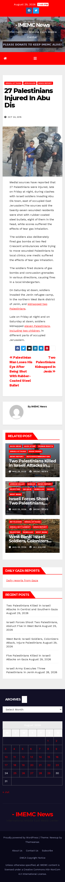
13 (31, 757)
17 (6, 765)
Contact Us (32, 850)
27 (31, 773)
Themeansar (32, 842)
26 (23, 773)
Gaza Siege (15, 446)
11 (14, 757)
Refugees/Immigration (38, 456)
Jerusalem (29, 83)
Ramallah (39, 489)
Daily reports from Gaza (22, 580)
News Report (45, 83)
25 (14, 773)
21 (40, 765)
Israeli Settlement (20, 527)
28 (40, 773)
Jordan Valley (17, 484)
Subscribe (47, 850)
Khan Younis (35, 451)
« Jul (6, 792)
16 (57, 757)
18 (14, 765)
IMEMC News (39, 406)
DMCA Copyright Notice (32, 858)
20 (31, 765)
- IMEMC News (32, 25)
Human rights (45, 446)
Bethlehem (15, 522)
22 (48, 765)
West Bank (15, 494)
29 (48, 773)
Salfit (50, 489)
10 (6, 757)
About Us (17, 850)
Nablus (31, 484)
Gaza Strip (29, 446)
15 (48, 757)
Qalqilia (27, 489)
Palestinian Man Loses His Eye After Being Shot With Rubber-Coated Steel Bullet (21, 371)
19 (23, 765)
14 (40, 757)
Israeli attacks (13, 83)
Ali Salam (39, 547)
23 (57, 765)
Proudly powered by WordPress (21, 837)
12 (23, 757)
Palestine (15, 489)
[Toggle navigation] (35, 58)
